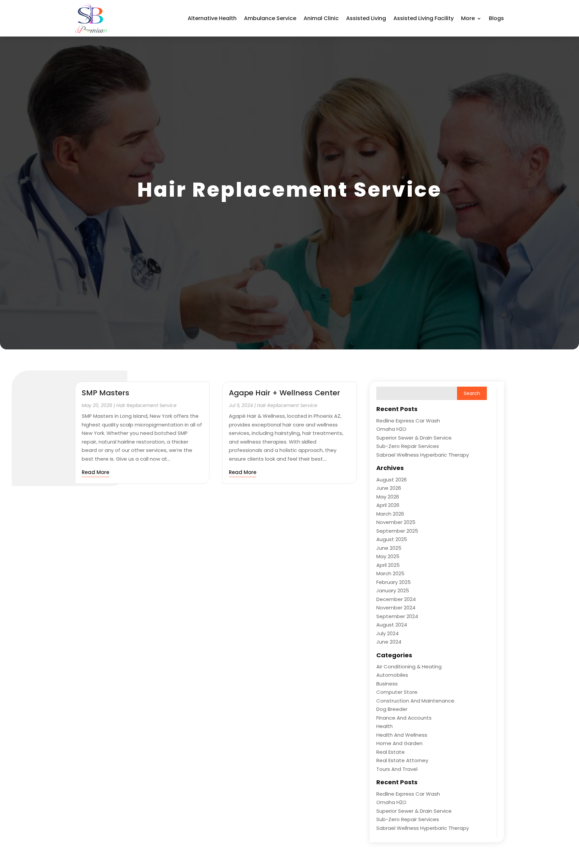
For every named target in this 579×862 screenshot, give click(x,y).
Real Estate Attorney (402, 760)
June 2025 (388, 547)
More (468, 18)
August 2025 (391, 539)
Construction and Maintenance (415, 700)
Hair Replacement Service (146, 405)
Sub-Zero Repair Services (407, 446)
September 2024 (397, 616)
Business (387, 683)
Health (384, 726)
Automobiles (392, 674)
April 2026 (387, 505)
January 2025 (392, 590)
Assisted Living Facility (423, 18)
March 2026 (390, 513)
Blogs (496, 18)
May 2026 (387, 496)
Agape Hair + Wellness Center (284, 393)
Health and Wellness (401, 734)
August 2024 (391, 624)
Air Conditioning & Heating (409, 666)
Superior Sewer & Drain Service (414, 437)
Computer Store (396, 691)
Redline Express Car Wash (408, 420)
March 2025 (390, 573)
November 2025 (395, 522)
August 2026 (391, 479)
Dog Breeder (391, 709)
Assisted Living (366, 18)
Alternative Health (212, 18)
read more (95, 472)
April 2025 (388, 565)
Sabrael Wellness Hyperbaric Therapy (422, 454)
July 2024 (387, 633)
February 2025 (393, 582)
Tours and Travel (396, 769)
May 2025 (387, 556)
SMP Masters (105, 393)
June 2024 (388, 641)
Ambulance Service (270, 18)
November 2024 (395, 607)
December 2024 (396, 599)
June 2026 (388, 487)
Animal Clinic (321, 18)
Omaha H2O (391, 429)
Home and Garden (399, 743)
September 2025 (397, 530)
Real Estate (390, 751)
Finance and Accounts (404, 717)
